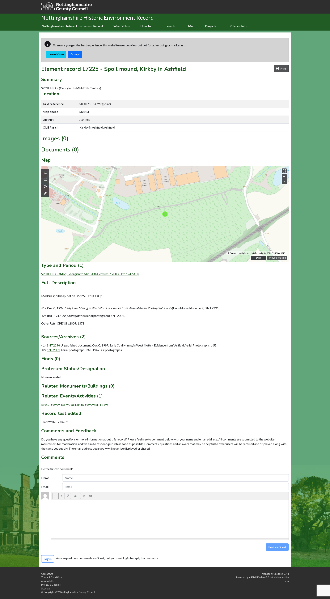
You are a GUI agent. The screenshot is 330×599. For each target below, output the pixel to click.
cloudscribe (282, 577)
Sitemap (45, 588)
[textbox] (170, 519)
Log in (286, 581)
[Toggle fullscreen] (284, 170)
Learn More (56, 54)
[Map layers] (45, 172)
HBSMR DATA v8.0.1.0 (261, 577)
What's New (121, 26)
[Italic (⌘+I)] (61, 496)
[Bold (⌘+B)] (55, 496)
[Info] (45, 186)
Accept (75, 54)
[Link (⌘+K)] (75, 496)
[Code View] (90, 496)
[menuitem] (121, 26)
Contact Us (47, 573)
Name (45, 478)
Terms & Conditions (51, 577)
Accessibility (48, 581)
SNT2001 (53, 350)
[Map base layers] (45, 179)
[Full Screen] (83, 496)
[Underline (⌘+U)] (68, 496)
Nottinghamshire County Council (77, 592)
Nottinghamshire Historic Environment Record (72, 26)
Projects (211, 26)
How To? (146, 26)
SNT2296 (53, 345)
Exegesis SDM (281, 573)
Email (45, 486)
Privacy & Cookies (51, 584)
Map (191, 26)
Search (170, 26)
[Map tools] (45, 193)
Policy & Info (238, 26)
